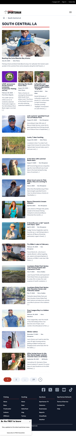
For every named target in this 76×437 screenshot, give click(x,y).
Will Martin (45, 359)
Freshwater (7, 409)
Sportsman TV (44, 402)
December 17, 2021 (32, 334)
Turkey (23, 416)
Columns (42, 405)
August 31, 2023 (32, 120)
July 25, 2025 (6, 61)
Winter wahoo (32, 332)
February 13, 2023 (32, 247)
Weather (42, 419)
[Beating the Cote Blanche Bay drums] (25, 43)
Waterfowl (24, 409)
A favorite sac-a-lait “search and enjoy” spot (38, 223)
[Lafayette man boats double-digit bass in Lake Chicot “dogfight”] (41, 76)
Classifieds (42, 416)
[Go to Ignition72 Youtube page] (64, 389)
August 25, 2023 (32, 140)
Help (58, 409)
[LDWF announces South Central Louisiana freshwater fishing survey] (9, 76)
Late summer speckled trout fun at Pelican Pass (38, 116)
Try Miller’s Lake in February (37, 244)
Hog (22, 412)
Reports (41, 412)
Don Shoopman (44, 120)
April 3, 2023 (31, 227)
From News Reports (7, 95)
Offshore (6, 416)
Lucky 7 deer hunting (35, 137)
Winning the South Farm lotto (25, 84)
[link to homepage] (13, 12)
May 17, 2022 (31, 293)
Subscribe (72, 2)
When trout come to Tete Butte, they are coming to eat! (37, 181)
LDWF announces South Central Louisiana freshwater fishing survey (9, 87)
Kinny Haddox (41, 271)
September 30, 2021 (33, 359)
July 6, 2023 (31, 186)
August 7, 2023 (31, 163)
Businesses (43, 409)
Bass (5, 405)
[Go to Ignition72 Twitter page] (50, 389)
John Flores (16, 61)
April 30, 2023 (31, 205)
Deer (23, 405)
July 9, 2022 (31, 271)
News (5, 402)
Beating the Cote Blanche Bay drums (16, 58)
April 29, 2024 (38, 91)
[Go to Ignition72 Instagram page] (57, 389)
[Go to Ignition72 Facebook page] (43, 389)
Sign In (64, 2)
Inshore (6, 412)
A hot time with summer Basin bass (36, 159)
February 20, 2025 (7, 93)
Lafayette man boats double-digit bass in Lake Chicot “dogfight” (41, 86)
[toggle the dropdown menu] (70, 12)
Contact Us (61, 405)
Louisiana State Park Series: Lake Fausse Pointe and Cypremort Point (38, 267)
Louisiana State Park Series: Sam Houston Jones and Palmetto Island (38, 289)
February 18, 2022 (32, 314)
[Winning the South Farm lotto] (25, 76)
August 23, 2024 (23, 88)
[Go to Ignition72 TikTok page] (71, 389)
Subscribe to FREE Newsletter (16, 433)
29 (33, 380)
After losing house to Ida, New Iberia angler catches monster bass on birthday (37, 355)
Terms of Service (62, 402)
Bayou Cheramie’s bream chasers (36, 202)
